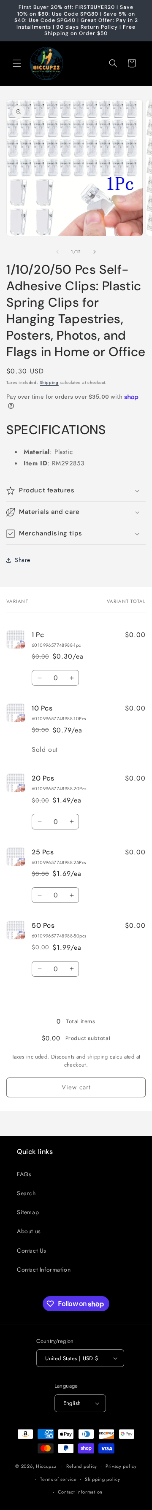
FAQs (24, 1174)
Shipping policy (102, 1479)
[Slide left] (57, 252)
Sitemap (28, 1212)
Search (26, 1193)
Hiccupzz (46, 1466)
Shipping (49, 382)
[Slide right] (94, 252)
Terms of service (58, 1479)
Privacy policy (121, 1466)
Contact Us (31, 1250)
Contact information (80, 1491)
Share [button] (22, 560)
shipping (97, 1057)
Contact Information (44, 1269)
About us (29, 1231)
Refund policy (81, 1466)
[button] (17, 63)
